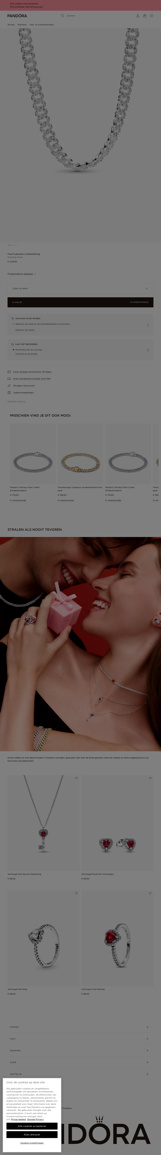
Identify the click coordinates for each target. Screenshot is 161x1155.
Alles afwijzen (32, 1134)
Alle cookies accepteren (32, 1126)
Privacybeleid (18, 1119)
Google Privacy (35, 1119)
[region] (32, 1115)
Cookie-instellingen (32, 1143)
